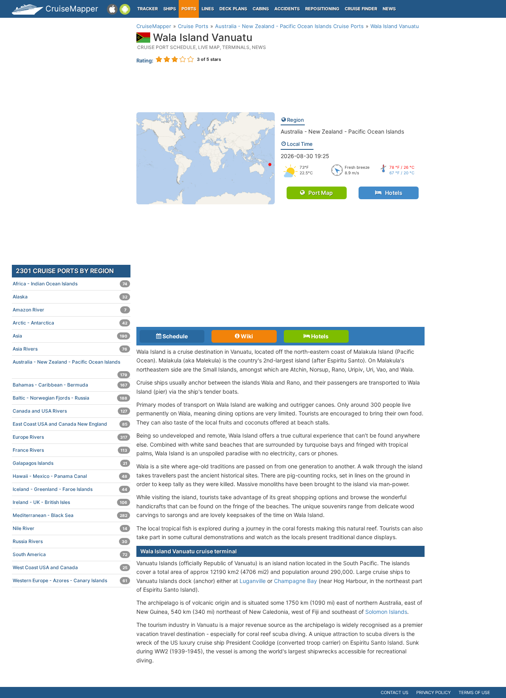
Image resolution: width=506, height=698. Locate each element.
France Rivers (70, 450)
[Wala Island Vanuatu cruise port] (205, 157)
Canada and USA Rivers (70, 411)
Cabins (261, 8)
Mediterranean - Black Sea (70, 515)
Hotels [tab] (319, 336)
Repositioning (322, 8)
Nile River (70, 528)
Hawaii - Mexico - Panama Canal (70, 476)
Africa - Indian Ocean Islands (70, 284)
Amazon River (69, 310)
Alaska (70, 297)
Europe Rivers (70, 437)
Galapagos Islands (70, 463)
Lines (208, 8)
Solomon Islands (386, 611)
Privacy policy (433, 692)
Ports (188, 8)
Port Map (319, 192)
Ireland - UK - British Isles (70, 502)
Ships (169, 8)
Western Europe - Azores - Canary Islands (70, 580)
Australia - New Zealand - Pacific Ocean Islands (342, 131)
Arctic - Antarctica (70, 323)
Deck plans (233, 8)
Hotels (391, 192)
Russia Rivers (70, 541)
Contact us (394, 692)
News (389, 8)
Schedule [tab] (174, 336)
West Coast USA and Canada (70, 567)
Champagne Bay (295, 580)
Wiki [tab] (246, 336)
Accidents (287, 8)
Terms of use (474, 692)
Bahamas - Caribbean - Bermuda (70, 385)
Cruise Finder (361, 8)
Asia (70, 336)
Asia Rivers (70, 349)
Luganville (253, 580)
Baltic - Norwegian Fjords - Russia (70, 398)
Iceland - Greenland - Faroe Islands (70, 489)
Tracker (147, 8)
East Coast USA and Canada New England (70, 424)
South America (70, 554)
